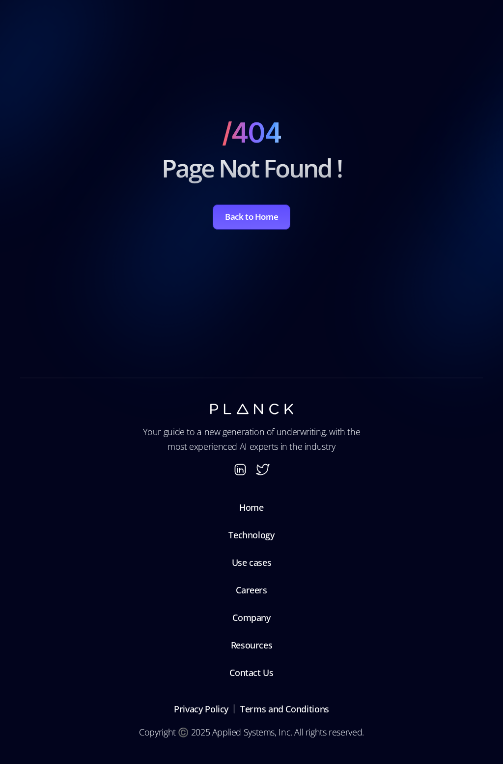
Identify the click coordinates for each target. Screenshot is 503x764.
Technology (251, 535)
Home (251, 507)
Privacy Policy (201, 709)
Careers (251, 590)
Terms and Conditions (284, 709)
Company (251, 617)
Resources (252, 645)
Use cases (252, 562)
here (384, 66)
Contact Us (251, 672)
